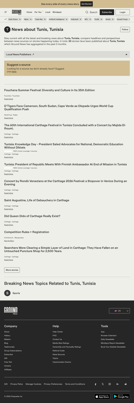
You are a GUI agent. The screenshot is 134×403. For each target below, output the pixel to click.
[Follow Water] (31, 19)
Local (47, 12)
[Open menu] (5, 12)
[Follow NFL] (90, 19)
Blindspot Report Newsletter (113, 343)
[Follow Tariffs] (101, 19)
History (7, 335)
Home (29, 12)
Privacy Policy (16, 384)
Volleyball (74, 19)
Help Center (58, 332)
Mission (7, 339)
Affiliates (8, 370)
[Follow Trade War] (45, 19)
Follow (125, 29)
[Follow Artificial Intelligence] (66, 19)
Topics (55, 358)
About (6, 332)
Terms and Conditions (75, 384)
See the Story (9, 241)
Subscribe (107, 12)
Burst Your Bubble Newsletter (113, 347)
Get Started (86, 4)
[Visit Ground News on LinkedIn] (117, 384)
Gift (5, 358)
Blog (6, 343)
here (14, 71)
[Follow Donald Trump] (130, 19)
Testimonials (9, 347)
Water (26, 19)
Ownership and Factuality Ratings (67, 347)
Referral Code (59, 351)
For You (38, 12)
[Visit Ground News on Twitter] (102, 384)
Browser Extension (108, 335)
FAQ (54, 335)
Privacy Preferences (53, 384)
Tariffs (96, 19)
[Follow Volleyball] (80, 19)
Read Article (8, 99)
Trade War (39, 19)
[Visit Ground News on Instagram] (109, 384)
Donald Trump (122, 19)
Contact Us (57, 339)
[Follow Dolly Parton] (20, 19)
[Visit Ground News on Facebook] (95, 384)
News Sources (59, 354)
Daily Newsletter (107, 339)
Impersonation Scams (62, 362)
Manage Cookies (33, 384)
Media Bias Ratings (61, 343)
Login (122, 12)
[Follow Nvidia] (113, 19)
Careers (7, 366)
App (103, 332)
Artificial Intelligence (56, 19)
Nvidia (108, 19)
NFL (86, 19)
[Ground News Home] (16, 12)
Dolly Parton (13, 19)
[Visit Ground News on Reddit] (126, 384)
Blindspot (57, 12)
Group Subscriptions (13, 351)
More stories (12, 270)
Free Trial (8, 362)
